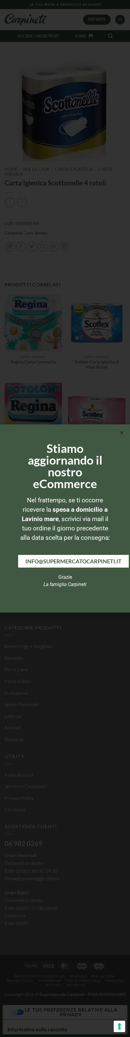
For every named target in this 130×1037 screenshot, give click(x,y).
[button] (121, 432)
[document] (65, 518)
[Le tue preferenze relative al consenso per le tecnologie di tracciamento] (119, 1026)
